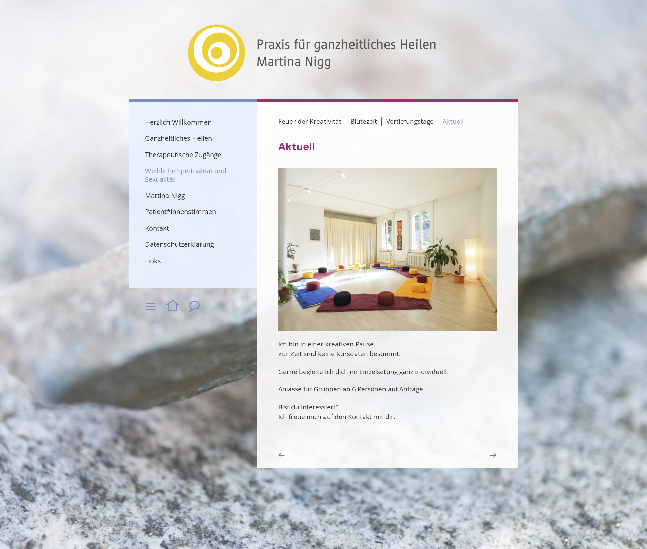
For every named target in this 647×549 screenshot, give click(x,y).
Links (153, 260)
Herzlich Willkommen (178, 122)
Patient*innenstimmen (180, 211)
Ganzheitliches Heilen (178, 138)
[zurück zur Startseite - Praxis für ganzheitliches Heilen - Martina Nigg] (312, 53)
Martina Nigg (165, 195)
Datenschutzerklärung (179, 244)
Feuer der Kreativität (309, 121)
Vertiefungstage (410, 121)
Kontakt (157, 228)
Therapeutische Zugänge (183, 154)
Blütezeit (363, 121)
